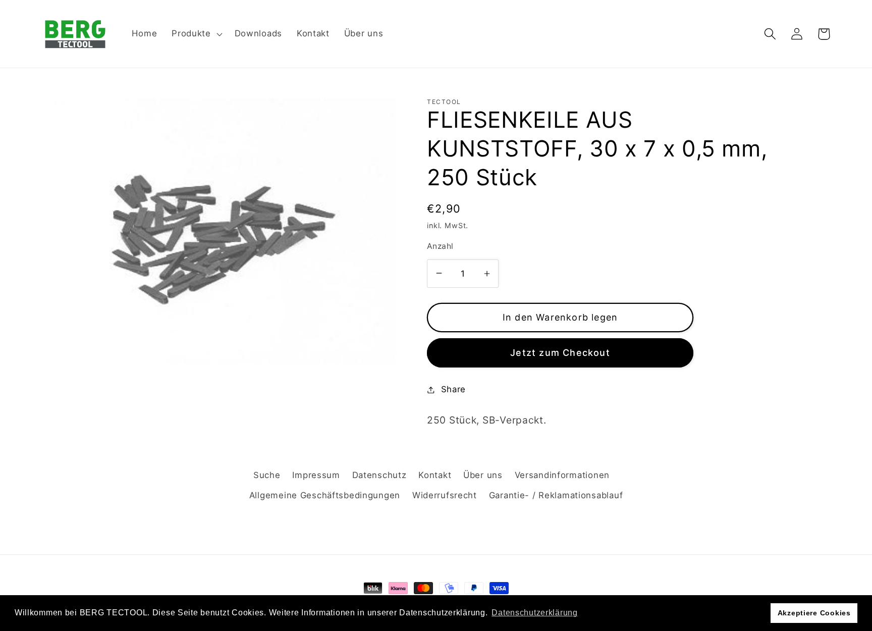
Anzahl (440, 246)
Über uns (483, 475)
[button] (196, 33)
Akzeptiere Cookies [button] (814, 613)
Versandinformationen (562, 475)
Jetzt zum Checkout (560, 352)
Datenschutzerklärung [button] (534, 612)
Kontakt (434, 475)
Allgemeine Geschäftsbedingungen (324, 495)
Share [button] (453, 389)
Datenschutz (379, 475)
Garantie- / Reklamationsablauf (556, 495)
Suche (267, 475)
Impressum (316, 475)
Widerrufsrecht (444, 495)
